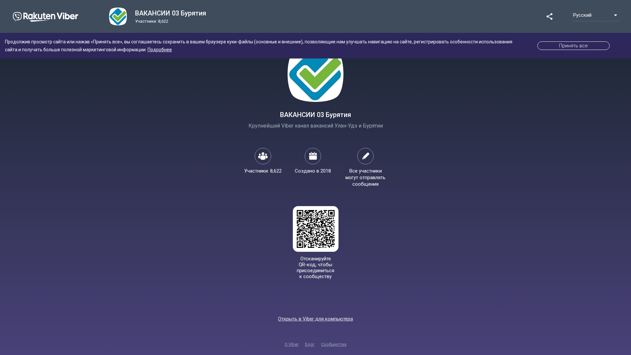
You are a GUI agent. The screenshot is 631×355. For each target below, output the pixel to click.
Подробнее (160, 49)
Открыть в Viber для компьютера (315, 319)
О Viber (291, 344)
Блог (310, 344)
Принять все (573, 46)
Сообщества (333, 344)
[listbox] (596, 15)
